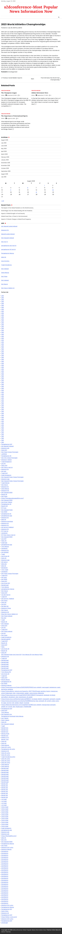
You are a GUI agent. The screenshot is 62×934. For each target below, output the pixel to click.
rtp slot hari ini (5, 595)
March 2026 (4, 154)
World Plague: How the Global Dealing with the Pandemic (16, 210)
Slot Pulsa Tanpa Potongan (9, 452)
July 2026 (3, 143)
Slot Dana (4, 600)
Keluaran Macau (6, 685)
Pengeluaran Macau (7, 253)
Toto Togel (4, 570)
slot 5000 (4, 579)
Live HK (3, 464)
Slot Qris (3, 840)
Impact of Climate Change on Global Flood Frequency (16, 219)
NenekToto (4, 728)
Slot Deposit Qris (6, 714)
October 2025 (5, 168)
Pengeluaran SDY (6, 909)
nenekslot (4, 533)
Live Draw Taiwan (6, 502)
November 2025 (5, 165)
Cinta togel (4, 807)
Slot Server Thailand (7, 599)
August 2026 (4, 140)
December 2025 (5, 162)
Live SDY (3, 604)
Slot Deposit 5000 (6, 492)
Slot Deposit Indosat (7, 238)
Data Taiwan (5, 720)
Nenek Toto (5, 739)
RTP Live (3, 508)
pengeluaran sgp (6, 516)
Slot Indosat (5, 269)
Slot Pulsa (4, 276)
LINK (2, 296)
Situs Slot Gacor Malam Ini (9, 614)
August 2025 (4, 174)
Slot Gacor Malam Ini (7, 288)
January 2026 (5, 160)
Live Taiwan (4, 718)
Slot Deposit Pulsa (7, 510)
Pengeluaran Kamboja (8, 716)
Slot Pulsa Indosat (6, 616)
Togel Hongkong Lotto (8, 757)
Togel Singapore (6, 462)
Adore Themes (6, 932)
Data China (4, 911)
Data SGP (4, 593)
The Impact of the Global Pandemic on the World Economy (17, 208)
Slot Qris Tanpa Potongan (9, 458)
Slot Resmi (4, 284)
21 (36, 192)
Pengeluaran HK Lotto (8, 749)
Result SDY (4, 506)
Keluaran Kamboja (7, 521)
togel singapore (6, 475)
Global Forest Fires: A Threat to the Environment (14, 216)
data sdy (4, 564)
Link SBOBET (5, 552)
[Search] (59, 17)
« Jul (2, 201)
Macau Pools (5, 734)
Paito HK (3, 541)
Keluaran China (6, 608)
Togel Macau (5, 483)
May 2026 (4, 148)
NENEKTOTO (5, 737)
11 (10, 190)
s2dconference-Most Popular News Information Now (31, 9)
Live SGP (3, 539)
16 (53, 190)
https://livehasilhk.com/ (8, 836)
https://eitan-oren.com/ (9, 917)
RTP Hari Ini (4, 531)
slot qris (3, 471)
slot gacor (4, 562)
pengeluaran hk (6, 514)
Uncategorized (12, 72)
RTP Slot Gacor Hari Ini (8, 535)
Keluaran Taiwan (6, 460)
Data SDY (4, 450)
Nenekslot (4, 568)
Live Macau (35, 654)
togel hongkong (6, 637)
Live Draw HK (5, 556)
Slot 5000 (4, 512)
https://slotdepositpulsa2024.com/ (12, 498)
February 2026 (5, 157)
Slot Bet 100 (4, 606)
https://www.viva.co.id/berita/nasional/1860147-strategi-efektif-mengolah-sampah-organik (30, 699)
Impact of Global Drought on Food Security (13, 213)
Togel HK (4, 597)
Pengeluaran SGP (6, 444)
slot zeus (4, 577)
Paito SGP (4, 465)
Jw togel (4, 799)
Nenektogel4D (5, 639)
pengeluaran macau (7, 589)
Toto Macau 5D (27, 654)
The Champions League (9, 93)
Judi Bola (4, 454)
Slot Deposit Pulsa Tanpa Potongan (12, 477)
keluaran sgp (5, 479)
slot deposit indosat (7, 446)
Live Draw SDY (5, 583)
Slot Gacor (4, 485)
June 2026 (4, 146)
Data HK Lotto (5, 753)
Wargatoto (4, 851)
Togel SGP (4, 473)
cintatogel (4, 923)
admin (20, 28)
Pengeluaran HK (6, 456)
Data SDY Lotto (6, 747)
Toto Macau (5, 546)
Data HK (3, 558)
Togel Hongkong (6, 265)
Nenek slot (4, 784)
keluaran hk (5, 469)
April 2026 (4, 151)
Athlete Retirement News (39, 93)
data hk (3, 519)
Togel (3, 554)
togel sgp (4, 543)
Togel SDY (4, 575)
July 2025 (3, 177)
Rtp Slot (3, 618)
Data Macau (5, 273)
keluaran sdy (5, 448)
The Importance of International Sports (14, 116)
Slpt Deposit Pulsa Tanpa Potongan (12, 481)
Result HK (4, 494)
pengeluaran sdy (6, 830)
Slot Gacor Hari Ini (7, 467)
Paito (2, 647)
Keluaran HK (5, 491)
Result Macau (5, 680)
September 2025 (5, 171)
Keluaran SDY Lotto (7, 847)
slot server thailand (7, 527)
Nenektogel (5, 585)
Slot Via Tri (4, 242)
